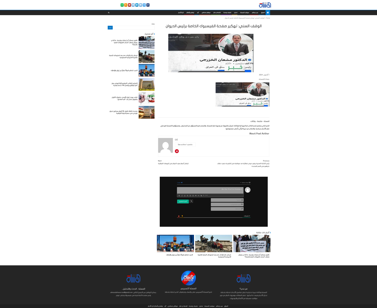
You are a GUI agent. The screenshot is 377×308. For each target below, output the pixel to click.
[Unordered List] (193, 195)
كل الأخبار (181, 12)
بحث (153, 24)
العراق (263, 12)
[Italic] (182, 195)
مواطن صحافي (206, 12)
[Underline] (184, 195)
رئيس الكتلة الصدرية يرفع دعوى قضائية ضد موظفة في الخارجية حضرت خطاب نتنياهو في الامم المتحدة (243, 163)
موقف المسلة (244, 12)
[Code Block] (198, 195)
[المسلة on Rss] (125, 5)
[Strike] (187, 195)
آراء (198, 12)
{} (203, 195)
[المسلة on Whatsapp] (122, 5)
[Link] (201, 195)
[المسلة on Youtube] (129, 5)
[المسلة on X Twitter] (144, 5)
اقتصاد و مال (217, 12)
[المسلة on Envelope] (140, 5)
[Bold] (179, 195)
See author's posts (185, 145)
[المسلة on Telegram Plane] (136, 5)
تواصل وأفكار (190, 12)
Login (179, 182)
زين (176, 139)
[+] (206, 195)
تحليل (235, 12)
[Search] (109, 13)
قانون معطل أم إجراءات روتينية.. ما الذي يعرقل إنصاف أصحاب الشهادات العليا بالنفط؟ (124, 42)
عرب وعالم (255, 12)
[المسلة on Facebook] (148, 5)
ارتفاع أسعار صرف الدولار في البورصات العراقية (173, 162)
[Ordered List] (190, 195)
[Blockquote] (195, 195)
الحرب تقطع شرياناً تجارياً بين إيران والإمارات (179, 255)
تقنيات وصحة (227, 12)
